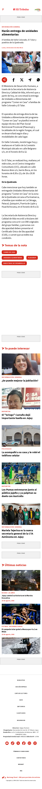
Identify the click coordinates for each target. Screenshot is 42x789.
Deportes (6, 411)
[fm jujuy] (37, 10)
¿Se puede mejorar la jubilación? (20, 380)
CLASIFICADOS (21, 713)
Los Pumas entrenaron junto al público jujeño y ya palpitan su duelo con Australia (19, 493)
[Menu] (3, 9)
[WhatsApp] (29, 743)
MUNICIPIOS (21, 680)
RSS (21, 771)
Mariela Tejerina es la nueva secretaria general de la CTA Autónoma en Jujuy (17, 533)
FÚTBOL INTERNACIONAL (12, 626)
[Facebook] (24, 743)
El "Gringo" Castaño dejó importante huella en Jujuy (17, 416)
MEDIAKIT (21, 764)
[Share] (4, 80)
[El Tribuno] (21, 9)
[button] (14, 80)
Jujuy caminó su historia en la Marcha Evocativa (17, 596)
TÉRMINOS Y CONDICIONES (21, 751)
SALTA (21, 700)
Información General (11, 27)
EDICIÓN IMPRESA (21, 687)
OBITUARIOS (21, 706)
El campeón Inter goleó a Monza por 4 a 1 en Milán (19, 630)
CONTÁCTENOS (21, 758)
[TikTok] (12, 743)
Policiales (7, 449)
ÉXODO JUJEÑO (8, 593)
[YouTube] (7, 743)
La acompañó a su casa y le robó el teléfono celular (21, 454)
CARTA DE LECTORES (21, 693)
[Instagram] (35, 743)
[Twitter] (18, 743)
